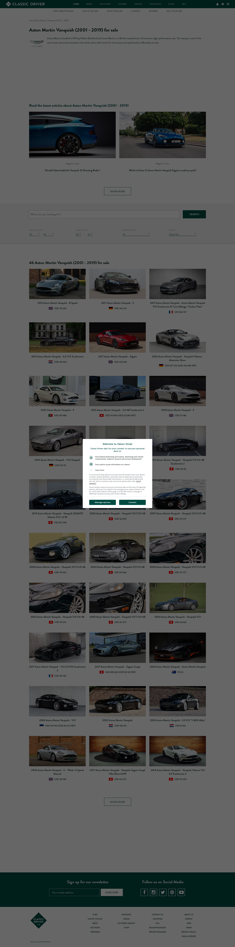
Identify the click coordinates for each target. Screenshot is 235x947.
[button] (117, 470)
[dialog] (117, 473)
